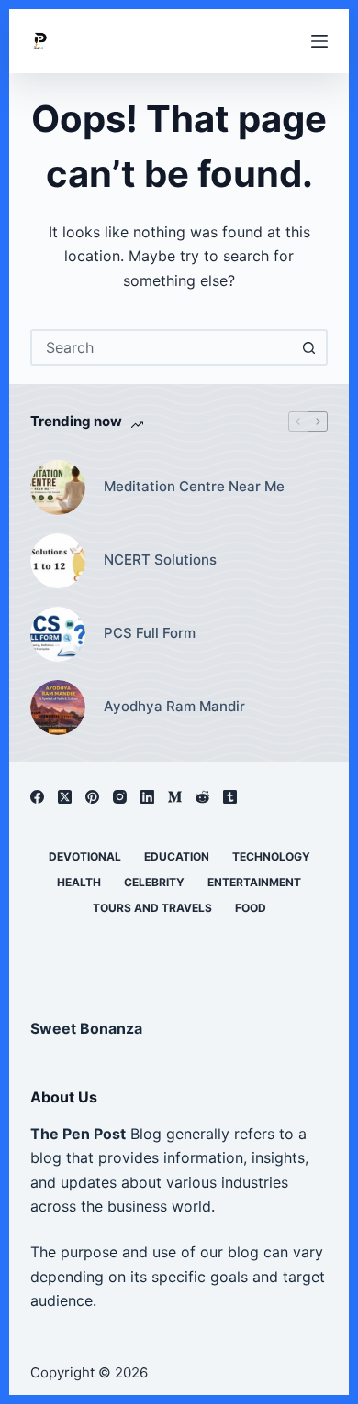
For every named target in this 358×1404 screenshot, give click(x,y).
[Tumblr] (230, 797)
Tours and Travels (152, 908)
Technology (271, 856)
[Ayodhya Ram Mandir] (57, 707)
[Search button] (309, 347)
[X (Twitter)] (65, 797)
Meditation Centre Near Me (194, 486)
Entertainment (254, 882)
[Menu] (319, 41)
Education (176, 856)
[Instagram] (120, 797)
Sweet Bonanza (86, 1028)
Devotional (85, 856)
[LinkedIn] (147, 797)
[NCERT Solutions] (57, 560)
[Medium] (175, 797)
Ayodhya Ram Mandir (174, 706)
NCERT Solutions (160, 559)
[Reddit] (202, 797)
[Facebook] (37, 797)
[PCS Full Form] (57, 634)
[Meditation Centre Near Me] (57, 487)
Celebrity (154, 882)
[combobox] (162, 347)
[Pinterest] (92, 797)
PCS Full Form (150, 633)
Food (250, 908)
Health (79, 882)
